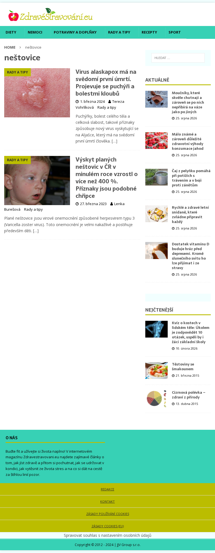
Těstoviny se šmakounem (183, 366)
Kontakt (107, 501)
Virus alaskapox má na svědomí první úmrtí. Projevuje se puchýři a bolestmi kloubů (106, 82)
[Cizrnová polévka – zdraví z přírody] (156, 398)
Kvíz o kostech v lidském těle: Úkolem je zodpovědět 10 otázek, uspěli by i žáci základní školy (190, 332)
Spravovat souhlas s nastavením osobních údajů (107, 535)
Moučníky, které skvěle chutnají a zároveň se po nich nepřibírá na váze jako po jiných (188, 102)
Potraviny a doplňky (75, 32)
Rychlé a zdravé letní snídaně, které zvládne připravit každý (190, 215)
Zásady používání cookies (107, 514)
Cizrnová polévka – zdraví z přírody (188, 395)
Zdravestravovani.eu (41, 456)
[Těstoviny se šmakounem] (156, 370)
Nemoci (35, 32)
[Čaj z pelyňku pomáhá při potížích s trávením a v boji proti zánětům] (156, 177)
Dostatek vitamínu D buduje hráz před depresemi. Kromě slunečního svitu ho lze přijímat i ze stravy (190, 255)
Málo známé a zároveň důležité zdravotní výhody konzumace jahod (188, 141)
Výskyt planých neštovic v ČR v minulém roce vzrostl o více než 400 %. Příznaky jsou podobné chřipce (107, 177)
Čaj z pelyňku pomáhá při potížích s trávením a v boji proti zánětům (191, 178)
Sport (175, 32)
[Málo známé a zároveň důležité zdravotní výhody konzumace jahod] (156, 140)
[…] (114, 141)
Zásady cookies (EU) (108, 526)
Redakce (107, 489)
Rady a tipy (119, 32)
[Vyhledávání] (178, 58)
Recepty (149, 32)
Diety (11, 32)
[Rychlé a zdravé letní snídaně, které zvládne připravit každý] (156, 213)
